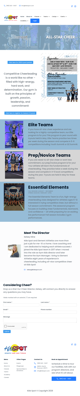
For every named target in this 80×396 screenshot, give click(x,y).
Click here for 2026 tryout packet (20, 62)
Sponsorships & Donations (22, 370)
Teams (6, 372)
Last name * (45, 302)
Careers (6, 377)
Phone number (46, 309)
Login (35, 21)
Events (19, 363)
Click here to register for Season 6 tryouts (20, 113)
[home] (11, 19)
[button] (37, 16)
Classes (6, 369)
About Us (29, 16)
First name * (7, 302)
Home (22, 16)
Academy (7, 375)
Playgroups (20, 366)
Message (6, 317)
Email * (5, 309)
